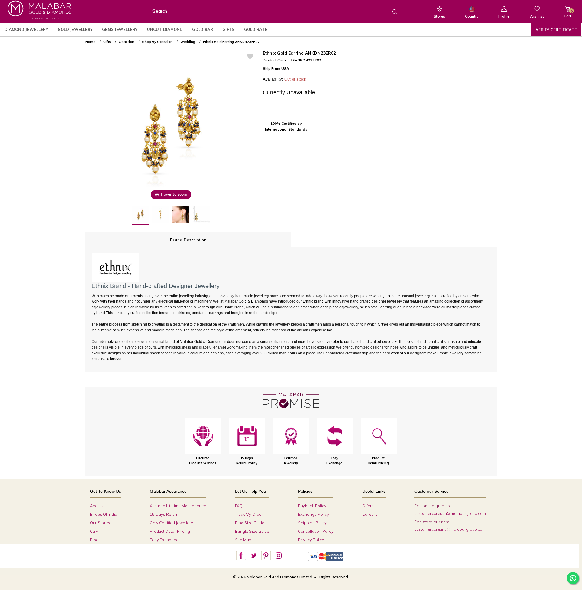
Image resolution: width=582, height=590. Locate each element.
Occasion (126, 42)
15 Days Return (164, 514)
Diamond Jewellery (26, 29)
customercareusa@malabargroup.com (450, 513)
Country (471, 16)
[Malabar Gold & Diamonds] (39, 10)
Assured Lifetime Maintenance (178, 505)
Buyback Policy (312, 505)
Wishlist (537, 16)
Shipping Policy (312, 522)
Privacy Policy (311, 539)
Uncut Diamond (165, 29)
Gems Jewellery (120, 29)
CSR (94, 531)
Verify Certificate (556, 29)
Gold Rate (255, 29)
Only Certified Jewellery (171, 522)
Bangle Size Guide (252, 531)
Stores (439, 16)
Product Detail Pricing (170, 531)
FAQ (238, 505)
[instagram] (278, 555)
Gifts (228, 29)
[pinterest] (265, 555)
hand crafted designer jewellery (376, 301)
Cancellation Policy (315, 531)
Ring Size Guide (249, 522)
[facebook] (241, 555)
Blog (94, 539)
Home (90, 42)
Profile (504, 16)
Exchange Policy (313, 514)
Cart (567, 13)
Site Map (243, 539)
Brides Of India (103, 514)
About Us (98, 505)
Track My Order (249, 514)
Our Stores (100, 522)
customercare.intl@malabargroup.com (450, 529)
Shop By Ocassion (157, 42)
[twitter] (253, 555)
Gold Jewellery (75, 29)
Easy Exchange (164, 539)
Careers (369, 514)
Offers (368, 505)
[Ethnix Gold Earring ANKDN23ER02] (140, 215)
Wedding (187, 42)
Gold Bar (202, 29)
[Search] (391, 11)
